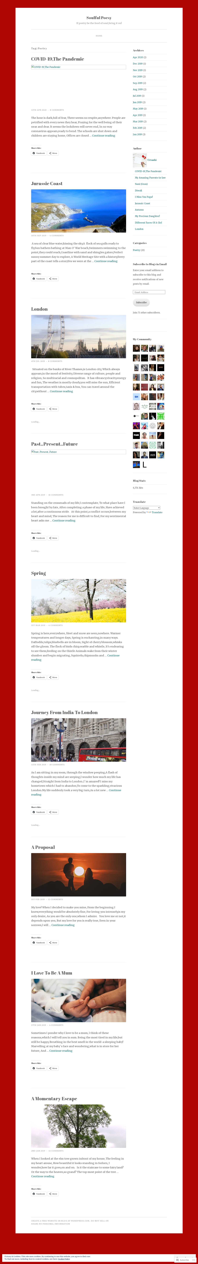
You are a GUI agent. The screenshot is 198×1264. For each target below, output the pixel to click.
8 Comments (57, 110)
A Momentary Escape (54, 1098)
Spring (38, 573)
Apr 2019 (137, 115)
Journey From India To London (64, 712)
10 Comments (55, 495)
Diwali (138, 190)
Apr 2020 (138, 57)
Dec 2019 (138, 63)
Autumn (139, 209)
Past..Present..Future (54, 444)
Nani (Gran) (141, 184)
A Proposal (43, 847)
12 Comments (55, 899)
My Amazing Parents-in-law (150, 177)
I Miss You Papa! (144, 197)
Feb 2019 (137, 128)
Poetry (136, 250)
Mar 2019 (138, 121)
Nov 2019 (138, 70)
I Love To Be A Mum (51, 973)
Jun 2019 (137, 102)
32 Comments (56, 1151)
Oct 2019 (137, 76)
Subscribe (141, 302)
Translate (157, 512)
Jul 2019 (137, 95)
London (39, 309)
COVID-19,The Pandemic (57, 59)
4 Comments (57, 235)
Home (99, 36)
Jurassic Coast (47, 183)
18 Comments (57, 765)
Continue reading (103, 135)
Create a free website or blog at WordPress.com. (60, 1221)
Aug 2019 (138, 89)
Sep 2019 (137, 83)
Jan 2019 (137, 134)
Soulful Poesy (99, 17)
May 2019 (138, 108)
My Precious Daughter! (147, 216)
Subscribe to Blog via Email (150, 264)
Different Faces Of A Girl (148, 222)
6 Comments (56, 625)
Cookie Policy (64, 1259)
